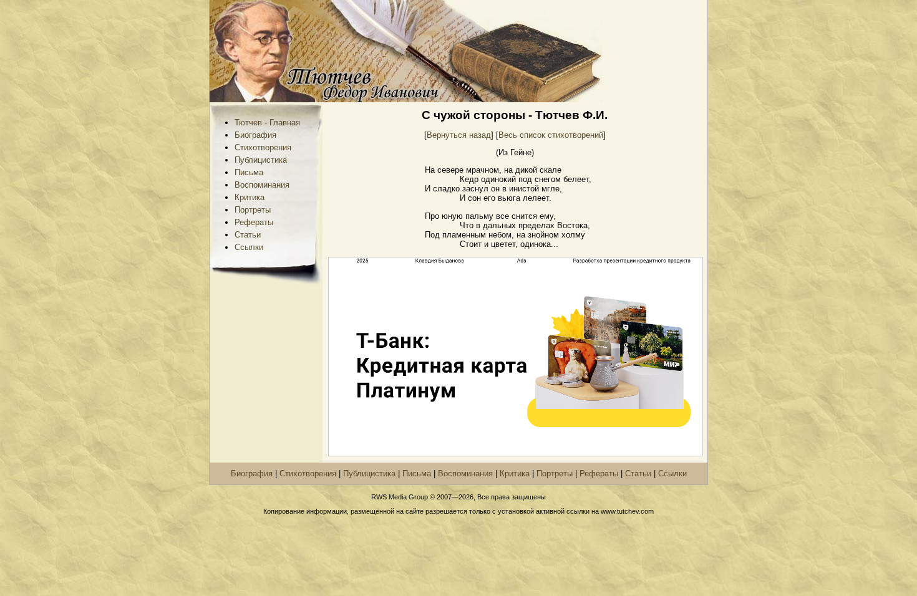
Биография (255, 135)
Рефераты (254, 222)
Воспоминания (262, 185)
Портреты (253, 209)
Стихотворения (263, 147)
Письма (249, 172)
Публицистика (261, 160)
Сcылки (249, 247)
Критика (249, 197)
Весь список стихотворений (550, 135)
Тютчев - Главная (267, 122)
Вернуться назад (459, 135)
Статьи (248, 234)
